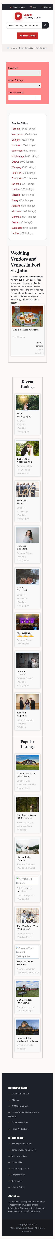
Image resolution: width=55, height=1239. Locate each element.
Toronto (16, 128)
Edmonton (17, 150)
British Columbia (26, 48)
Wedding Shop (19, 7)
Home (12, 48)
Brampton (17, 178)
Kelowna (16, 205)
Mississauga (18, 156)
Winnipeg (16, 167)
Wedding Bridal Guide (21, 1143)
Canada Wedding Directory (23, 1150)
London (16, 189)
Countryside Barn (19, 1122)
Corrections (16, 1181)
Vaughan (16, 183)
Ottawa (15, 161)
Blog (35, 7)
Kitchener (17, 211)
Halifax (15, 233)
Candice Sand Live (20, 1093)
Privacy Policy (17, 1187)
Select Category (15, 80)
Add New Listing (28, 35)
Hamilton (16, 172)
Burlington (17, 227)
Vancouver (17, 134)
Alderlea (15, 1100)
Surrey (15, 200)
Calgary (16, 139)
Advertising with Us (20, 1168)
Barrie (15, 222)
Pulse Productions (19, 1129)
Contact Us (16, 1162)
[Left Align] (45, 25)
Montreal (16, 145)
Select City (13, 68)
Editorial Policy (18, 1174)
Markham (16, 216)
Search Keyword (15, 92)
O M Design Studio (20, 1106)
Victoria (16, 194)
